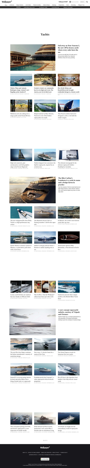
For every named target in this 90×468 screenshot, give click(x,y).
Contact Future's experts (34, 452)
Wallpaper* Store (81, 5)
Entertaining (73, 5)
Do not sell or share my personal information (50, 454)
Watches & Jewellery (37, 5)
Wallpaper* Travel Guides (67, 7)
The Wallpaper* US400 (43, 7)
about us (25, 452)
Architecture (12, 5)
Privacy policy (55, 452)
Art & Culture (28, 5)
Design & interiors (19, 5)
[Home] (6, 5)
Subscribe (82, 1)
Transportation (61, 5)
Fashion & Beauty (46, 5)
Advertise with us (33, 454)
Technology (54, 5)
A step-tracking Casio (55, 7)
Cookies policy (63, 452)
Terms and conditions (46, 452)
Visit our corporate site (58, 464)
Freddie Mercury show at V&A (29, 7)
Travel (67, 5)
